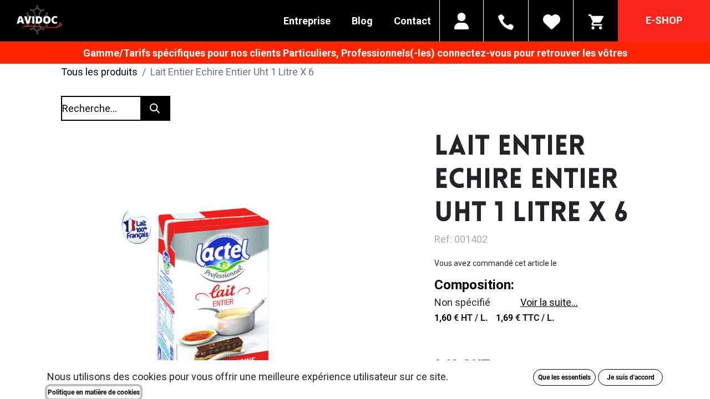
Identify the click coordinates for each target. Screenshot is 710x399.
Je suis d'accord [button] (631, 377)
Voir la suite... (549, 302)
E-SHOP (664, 20)
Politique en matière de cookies (94, 392)
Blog (362, 21)
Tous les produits (99, 72)
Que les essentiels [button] (564, 377)
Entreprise (307, 21)
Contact (412, 21)
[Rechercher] (154, 108)
